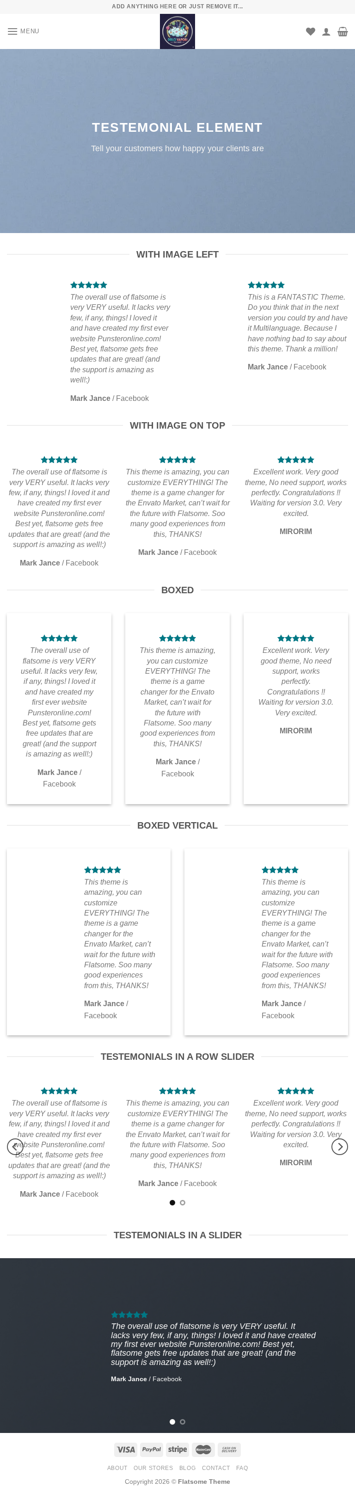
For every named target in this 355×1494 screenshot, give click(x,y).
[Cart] (342, 31)
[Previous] (15, 1146)
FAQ (242, 1468)
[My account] (326, 31)
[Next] (339, 1146)
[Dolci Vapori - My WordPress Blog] (177, 31)
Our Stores (153, 1468)
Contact (216, 1468)
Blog (187, 1468)
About (117, 1468)
